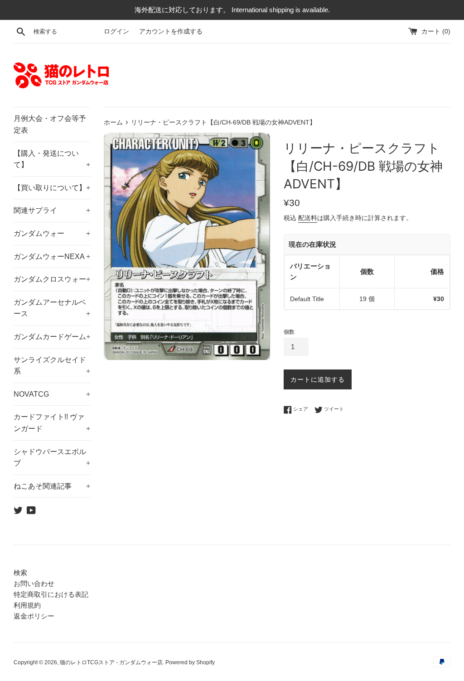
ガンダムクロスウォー (52, 279)
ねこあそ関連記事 (52, 486)
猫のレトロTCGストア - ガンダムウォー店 (111, 662)
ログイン (116, 31)
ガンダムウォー (52, 233)
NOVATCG (52, 394)
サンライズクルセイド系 (52, 365)
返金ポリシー (34, 616)
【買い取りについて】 (52, 188)
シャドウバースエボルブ (52, 457)
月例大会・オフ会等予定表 (50, 124)
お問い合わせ (34, 583)
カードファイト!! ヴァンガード (52, 422)
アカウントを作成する (171, 31)
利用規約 (27, 605)
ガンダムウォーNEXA (52, 256)
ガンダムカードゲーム (52, 336)
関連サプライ (52, 210)
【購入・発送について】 (52, 159)
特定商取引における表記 (51, 594)
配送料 (307, 217)
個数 (289, 332)
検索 (20, 572)
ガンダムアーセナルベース (52, 308)
